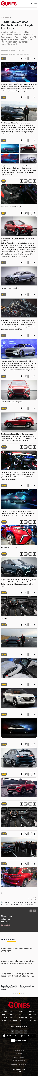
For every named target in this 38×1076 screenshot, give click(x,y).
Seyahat (21, 1011)
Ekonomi (11, 1011)
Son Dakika (32, 1020)
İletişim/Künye (19, 1050)
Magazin (4, 1017)
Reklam (19, 1053)
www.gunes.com (19, 1069)
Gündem (4, 1011)
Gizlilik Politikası (19, 1061)
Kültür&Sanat (13, 1020)
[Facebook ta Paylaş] (30, 58)
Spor (3, 1014)
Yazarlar (31, 1011)
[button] (30, 898)
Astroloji (21, 1014)
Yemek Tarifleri (23, 1017)
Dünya (11, 1014)
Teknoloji (11, 1017)
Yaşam (4, 1020)
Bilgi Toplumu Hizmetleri (19, 1064)
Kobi (20, 1020)
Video (30, 1017)
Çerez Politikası (19, 1057)
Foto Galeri (5, 17)
